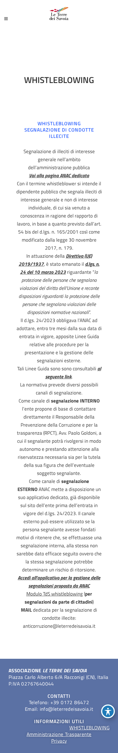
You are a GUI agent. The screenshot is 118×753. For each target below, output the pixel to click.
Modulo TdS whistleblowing (54, 594)
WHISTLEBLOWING (89, 727)
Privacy (59, 741)
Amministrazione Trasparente (59, 734)
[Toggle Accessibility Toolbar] (108, 711)
